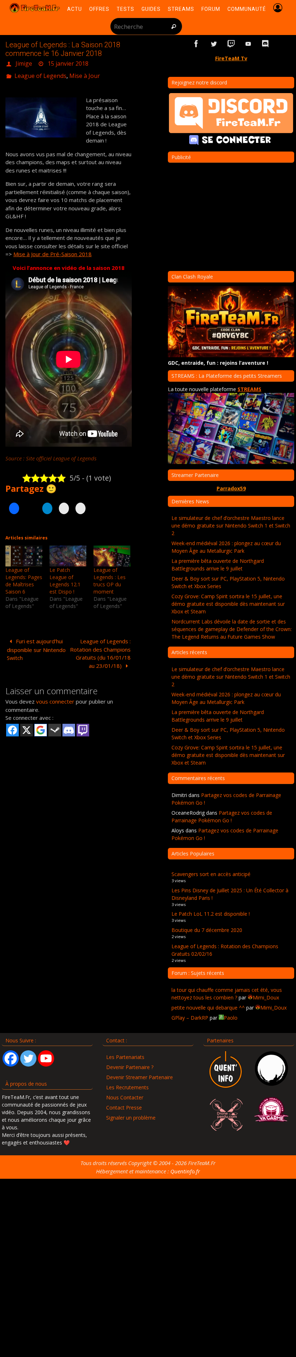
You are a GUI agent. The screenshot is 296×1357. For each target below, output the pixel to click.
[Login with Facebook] (12, 725)
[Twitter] (28, 1058)
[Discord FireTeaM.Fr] (266, 44)
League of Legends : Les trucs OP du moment (109, 577)
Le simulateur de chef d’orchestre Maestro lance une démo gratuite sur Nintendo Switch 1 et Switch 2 (230, 526)
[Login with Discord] (68, 725)
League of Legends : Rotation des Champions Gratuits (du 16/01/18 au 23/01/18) (100, 649)
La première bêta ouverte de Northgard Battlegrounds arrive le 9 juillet (217, 564)
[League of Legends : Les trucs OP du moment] (111, 551)
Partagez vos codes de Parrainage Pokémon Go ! (221, 816)
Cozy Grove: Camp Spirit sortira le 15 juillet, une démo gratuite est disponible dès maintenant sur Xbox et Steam (228, 604)
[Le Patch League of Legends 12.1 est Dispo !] (67, 551)
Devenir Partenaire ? (129, 1067)
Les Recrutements (127, 1087)
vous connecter (55, 697)
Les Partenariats (125, 1057)
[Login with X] (26, 725)
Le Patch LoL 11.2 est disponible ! (210, 913)
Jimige (24, 63)
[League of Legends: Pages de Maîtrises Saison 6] (23, 551)
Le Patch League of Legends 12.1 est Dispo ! (64, 577)
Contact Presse (124, 1107)
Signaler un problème (131, 1117)
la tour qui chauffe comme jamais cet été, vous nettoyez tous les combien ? (226, 993)
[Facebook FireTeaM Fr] (196, 44)
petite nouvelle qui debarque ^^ (208, 1007)
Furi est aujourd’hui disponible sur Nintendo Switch (36, 645)
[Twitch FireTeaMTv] (231, 44)
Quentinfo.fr (185, 1171)
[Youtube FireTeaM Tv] (248, 44)
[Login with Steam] (54, 725)
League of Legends (40, 73)
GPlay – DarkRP (189, 1017)
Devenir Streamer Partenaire (139, 1077)
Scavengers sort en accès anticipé (211, 874)
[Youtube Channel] (46, 1058)
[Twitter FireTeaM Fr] (214, 44)
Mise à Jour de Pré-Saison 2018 (52, 250)
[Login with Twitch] (83, 725)
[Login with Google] (40, 725)
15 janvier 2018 (68, 63)
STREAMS (249, 389)
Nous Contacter (124, 1097)
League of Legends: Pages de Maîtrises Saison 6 (23, 577)
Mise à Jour (84, 73)
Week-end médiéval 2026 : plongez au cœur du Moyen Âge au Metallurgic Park (226, 547)
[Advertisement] (68, 791)
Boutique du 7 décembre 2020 (206, 930)
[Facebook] (11, 1058)
